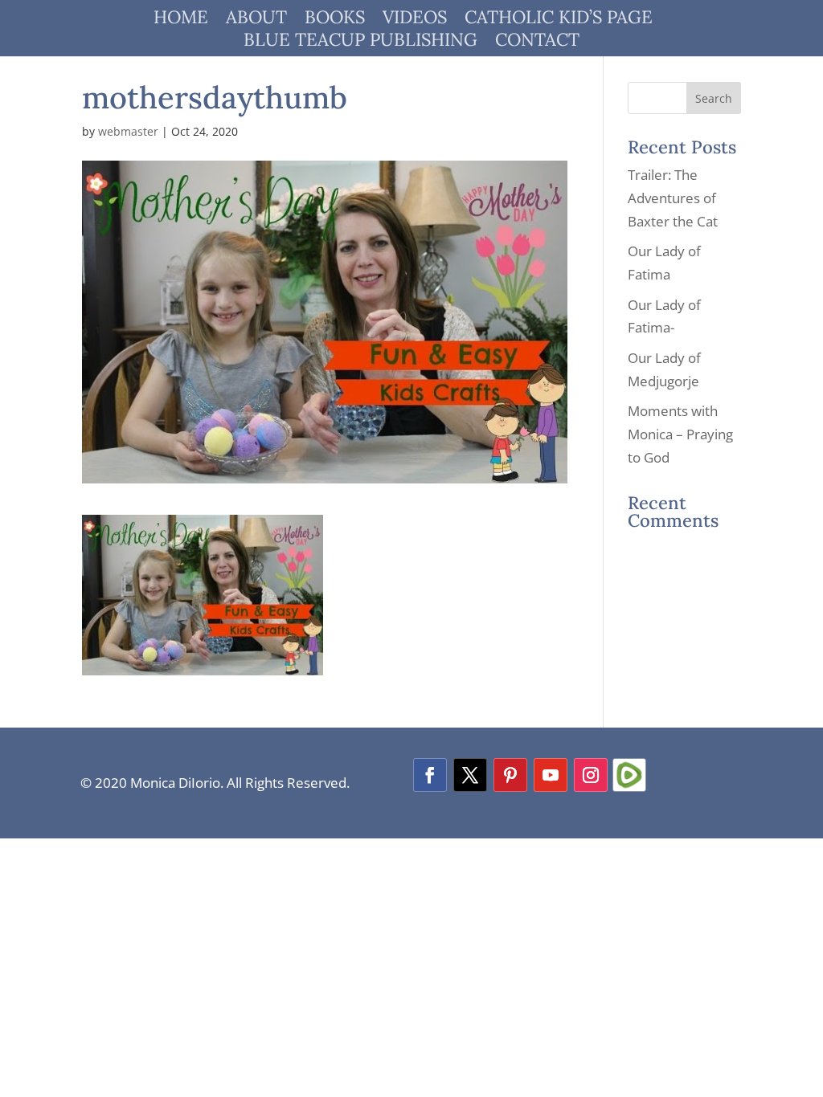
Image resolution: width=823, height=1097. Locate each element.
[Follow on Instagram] (591, 775)
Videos (415, 19)
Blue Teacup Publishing (360, 42)
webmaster (128, 131)
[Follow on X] (470, 775)
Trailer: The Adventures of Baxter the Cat (673, 197)
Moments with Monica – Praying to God (680, 434)
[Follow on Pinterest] (510, 775)
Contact (537, 42)
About (256, 19)
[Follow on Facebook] (430, 775)
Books (335, 19)
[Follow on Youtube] (550, 775)
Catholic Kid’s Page (559, 19)
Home (181, 19)
